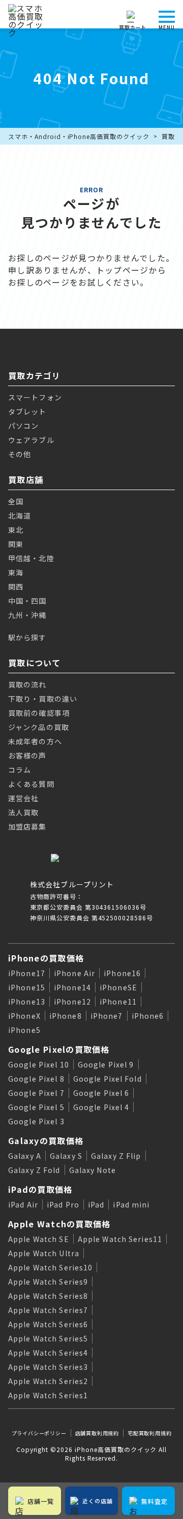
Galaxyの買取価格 (45, 1140)
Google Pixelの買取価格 (59, 1049)
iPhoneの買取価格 (46, 958)
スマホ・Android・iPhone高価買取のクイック (78, 136)
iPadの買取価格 (40, 1189)
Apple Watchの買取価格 (59, 1224)
